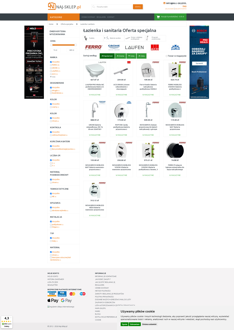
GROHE (56, 68)
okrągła (55, 90)
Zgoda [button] (124, 324)
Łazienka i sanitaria (87, 24)
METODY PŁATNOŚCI (103, 291)
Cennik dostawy (88, 17)
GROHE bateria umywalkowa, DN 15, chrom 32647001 (94, 127)
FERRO (55, 65)
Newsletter (53, 285)
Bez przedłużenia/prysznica (63, 149)
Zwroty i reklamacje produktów (109, 294)
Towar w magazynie (177, 56)
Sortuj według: (90, 55)
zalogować (169, 9)
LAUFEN (56, 71)
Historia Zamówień (56, 279)
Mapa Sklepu (100, 308)
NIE (54, 196)
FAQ (184, 6)
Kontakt (110, 17)
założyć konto (180, 9)
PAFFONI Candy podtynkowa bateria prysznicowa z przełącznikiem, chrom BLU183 (121, 129)
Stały (55, 241)
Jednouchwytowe (60, 135)
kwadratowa (57, 93)
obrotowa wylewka (60, 210)
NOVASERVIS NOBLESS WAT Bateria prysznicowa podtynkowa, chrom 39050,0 (175, 129)
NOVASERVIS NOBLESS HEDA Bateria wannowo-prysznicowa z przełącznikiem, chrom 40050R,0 (94, 209)
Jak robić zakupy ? (103, 279)
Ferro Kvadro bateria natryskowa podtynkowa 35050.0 (148, 87)
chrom (55, 182)
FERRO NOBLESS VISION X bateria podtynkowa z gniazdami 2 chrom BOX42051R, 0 (175, 89)
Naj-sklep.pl (63, 326)
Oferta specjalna (67, 24)
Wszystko (56, 62)
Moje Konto (53, 276)
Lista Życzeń (53, 282)
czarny (55, 107)
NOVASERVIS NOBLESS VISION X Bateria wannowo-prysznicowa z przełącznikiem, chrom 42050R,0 (121, 169)
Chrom (55, 121)
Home (51, 24)
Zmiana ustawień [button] (149, 324)
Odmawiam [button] (135, 324)
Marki (97, 311)
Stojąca (55, 227)
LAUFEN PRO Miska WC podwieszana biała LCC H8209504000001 (94, 87)
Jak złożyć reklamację (105, 282)
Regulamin (101, 17)
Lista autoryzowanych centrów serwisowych (115, 305)
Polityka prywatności (104, 297)
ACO (55, 74)
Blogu (98, 314)
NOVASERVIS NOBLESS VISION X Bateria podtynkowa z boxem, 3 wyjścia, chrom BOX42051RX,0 (148, 169)
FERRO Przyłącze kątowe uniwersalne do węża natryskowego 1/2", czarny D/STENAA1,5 (175, 169)
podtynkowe (57, 224)
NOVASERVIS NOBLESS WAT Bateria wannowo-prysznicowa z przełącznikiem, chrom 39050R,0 (94, 169)
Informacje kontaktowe (106, 276)
